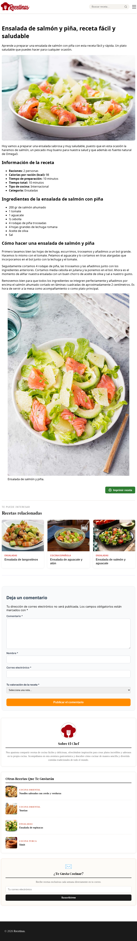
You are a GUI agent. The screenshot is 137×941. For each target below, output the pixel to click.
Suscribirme (68, 897)
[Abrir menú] (134, 6)
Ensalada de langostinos (21, 559)
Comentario (14, 616)
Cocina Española (60, 555)
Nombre (12, 653)
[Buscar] (125, 6)
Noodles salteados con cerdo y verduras (40, 793)
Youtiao (23, 810)
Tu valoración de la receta (22, 684)
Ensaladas (10, 555)
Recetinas (19, 931)
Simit (22, 844)
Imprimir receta (122, 490)
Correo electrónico (18, 667)
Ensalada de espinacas (31, 827)
